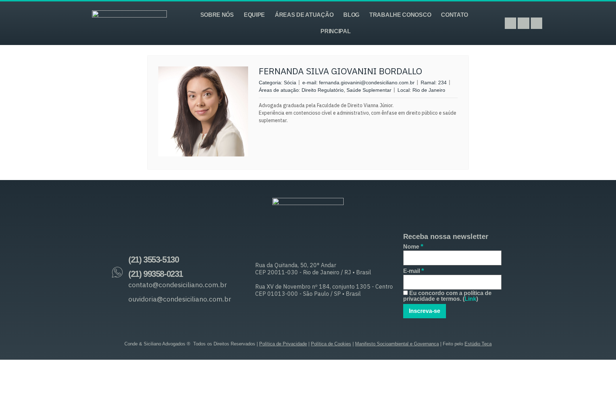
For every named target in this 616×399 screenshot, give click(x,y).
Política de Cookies (331, 343)
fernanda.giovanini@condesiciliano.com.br (367, 82)
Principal (335, 31)
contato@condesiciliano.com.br (177, 284)
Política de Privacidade (283, 343)
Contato (454, 15)
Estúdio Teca (478, 343)
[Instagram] (510, 23)
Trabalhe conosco (400, 15)
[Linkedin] (536, 23)
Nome (413, 246)
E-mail (413, 270)
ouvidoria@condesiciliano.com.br (179, 299)
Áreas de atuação (304, 15)
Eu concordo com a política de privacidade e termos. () (447, 296)
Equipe (254, 15)
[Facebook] (523, 23)
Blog (351, 15)
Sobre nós (217, 15)
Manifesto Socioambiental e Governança (397, 343)
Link (470, 299)
